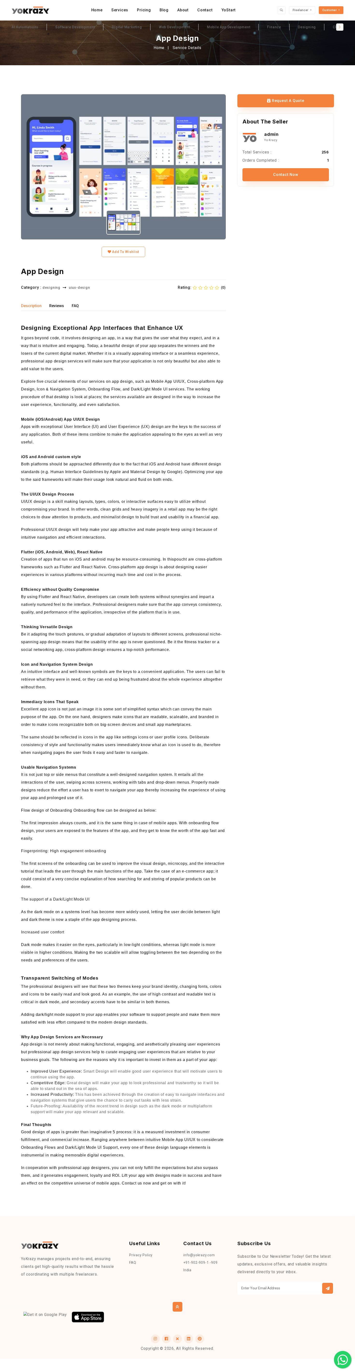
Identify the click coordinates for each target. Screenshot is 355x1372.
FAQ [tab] (75, 305)
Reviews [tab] (56, 305)
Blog (164, 10)
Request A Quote (287, 100)
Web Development (174, 27)
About (183, 10)
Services (119, 10)
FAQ (132, 1262)
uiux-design (79, 287)
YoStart (228, 10)
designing (51, 287)
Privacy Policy (141, 1255)
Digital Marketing (127, 27)
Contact (205, 10)
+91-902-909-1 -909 (200, 1262)
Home (97, 10)
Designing (307, 27)
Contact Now (285, 174)
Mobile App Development (228, 27)
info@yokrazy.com (199, 1255)
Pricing (144, 10)
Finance (274, 27)
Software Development (75, 27)
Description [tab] (31, 305)
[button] (327, 1288)
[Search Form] (281, 10)
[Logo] (30, 10)
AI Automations (25, 27)
